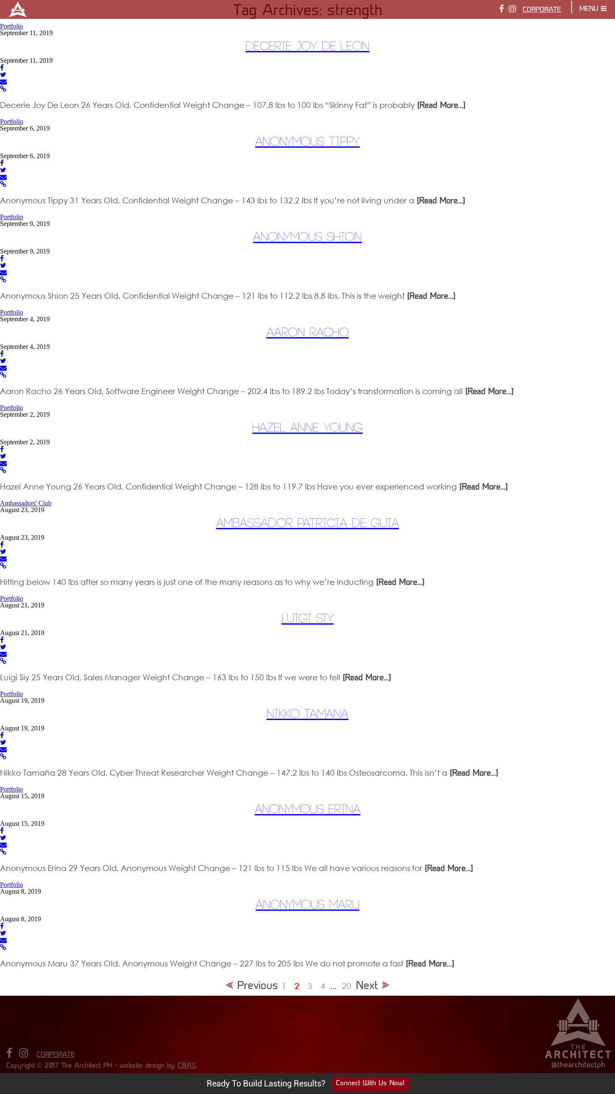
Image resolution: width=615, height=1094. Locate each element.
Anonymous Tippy (307, 142)
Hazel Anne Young (307, 428)
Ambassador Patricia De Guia (307, 523)
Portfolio (11, 26)
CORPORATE (542, 10)
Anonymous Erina (308, 809)
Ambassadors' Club (25, 503)
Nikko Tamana (307, 714)
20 (346, 986)
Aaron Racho (307, 332)
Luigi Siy (308, 618)
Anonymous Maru (307, 905)
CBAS (187, 1066)
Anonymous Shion (307, 237)
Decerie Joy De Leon (307, 46)
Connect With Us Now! (370, 1083)
